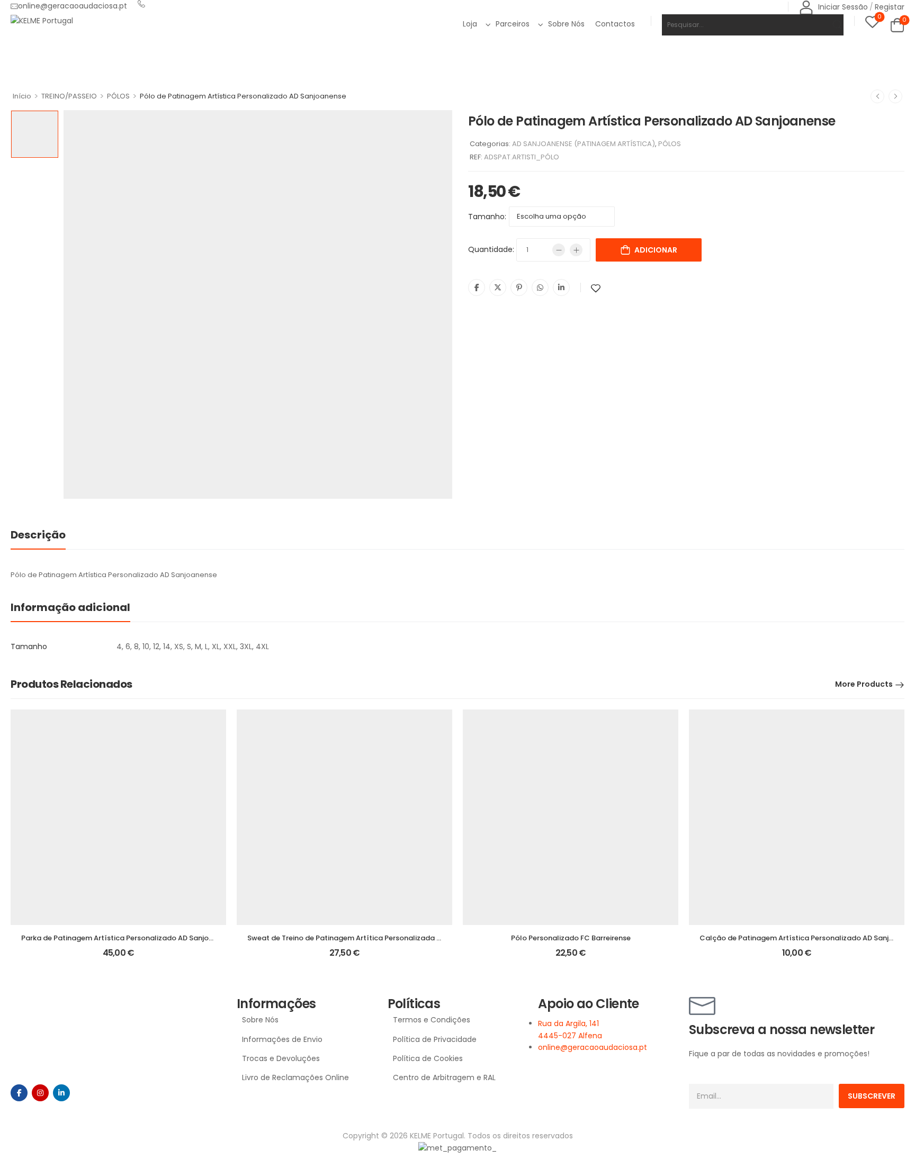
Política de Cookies (428, 1058)
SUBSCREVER (871, 1096)
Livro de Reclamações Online (295, 1077)
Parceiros (513, 24)
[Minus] (558, 250)
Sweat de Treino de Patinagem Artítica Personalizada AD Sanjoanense (369, 938)
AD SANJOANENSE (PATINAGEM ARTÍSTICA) (583, 144)
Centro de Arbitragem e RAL (444, 1077)
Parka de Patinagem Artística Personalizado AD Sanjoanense (127, 938)
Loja (470, 24)
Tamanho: (487, 216)
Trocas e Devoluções (281, 1058)
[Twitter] (497, 287)
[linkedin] (61, 1092)
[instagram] (40, 1092)
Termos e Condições (431, 1019)
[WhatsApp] (540, 287)
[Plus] (576, 250)
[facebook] (19, 1092)
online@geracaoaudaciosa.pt (72, 6)
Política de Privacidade (435, 1039)
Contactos (615, 24)
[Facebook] (476, 287)
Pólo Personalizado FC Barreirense (571, 938)
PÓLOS (118, 96)
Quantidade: (491, 249)
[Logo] (42, 20)
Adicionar (655, 250)
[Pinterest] (518, 287)
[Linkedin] (561, 287)
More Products (864, 684)
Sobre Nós (566, 24)
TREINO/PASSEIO (69, 96)
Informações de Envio (282, 1039)
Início (22, 96)
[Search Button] (830, 24)
